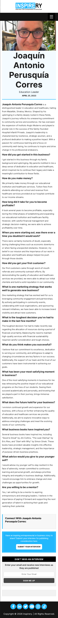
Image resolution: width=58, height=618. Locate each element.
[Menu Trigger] (51, 16)
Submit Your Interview (29, 547)
